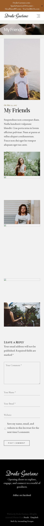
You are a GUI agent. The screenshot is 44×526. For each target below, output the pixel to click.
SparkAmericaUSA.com (21, 5)
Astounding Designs (25, 521)
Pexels (26, 517)
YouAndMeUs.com (31, 8)
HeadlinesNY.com (13, 8)
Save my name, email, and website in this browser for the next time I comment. (23, 428)
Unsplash (34, 517)
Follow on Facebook (22, 495)
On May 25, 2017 (10, 105)
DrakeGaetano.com (21, 2)
